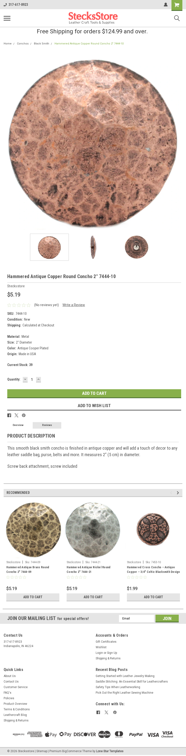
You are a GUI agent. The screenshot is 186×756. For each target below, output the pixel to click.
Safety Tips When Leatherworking (118, 687)
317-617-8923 (18, 5)
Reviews (47, 425)
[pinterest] (115, 712)
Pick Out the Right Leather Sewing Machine (124, 692)
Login (99, 653)
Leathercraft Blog (15, 715)
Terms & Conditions (17, 709)
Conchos (23, 43)
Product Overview (15, 704)
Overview (18, 425)
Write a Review (73, 305)
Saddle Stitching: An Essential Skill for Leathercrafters (132, 681)
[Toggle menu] (7, 18)
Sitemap (41, 751)
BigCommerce (72, 751)
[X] (16, 415)
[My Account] (166, 5)
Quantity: (13, 379)
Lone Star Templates (110, 751)
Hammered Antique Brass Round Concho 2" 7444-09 (27, 570)
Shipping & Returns (108, 658)
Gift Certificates (106, 641)
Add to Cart (32, 597)
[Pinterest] (24, 415)
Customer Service (16, 687)
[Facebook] (9, 415)
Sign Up (112, 653)
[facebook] (98, 712)
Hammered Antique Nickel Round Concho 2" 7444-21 (88, 570)
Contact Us (11, 681)
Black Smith (41, 43)
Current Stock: (19, 365)
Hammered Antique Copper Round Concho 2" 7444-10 (89, 43)
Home (8, 43)
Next (178, 140)
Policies (9, 698)
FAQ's (7, 692)
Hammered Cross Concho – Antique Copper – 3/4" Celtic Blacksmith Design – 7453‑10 (153, 570)
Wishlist (101, 647)
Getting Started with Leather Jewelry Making (125, 676)
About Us (10, 676)
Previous (7, 140)
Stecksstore (13, 562)
